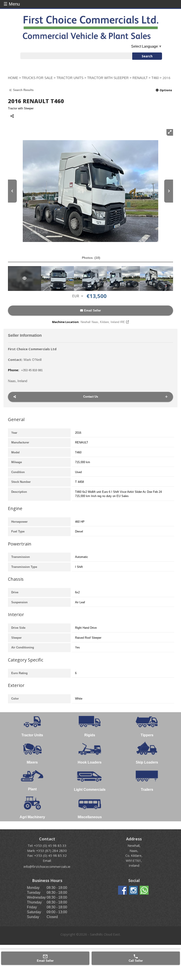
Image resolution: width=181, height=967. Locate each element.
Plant (32, 789)
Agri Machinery (32, 817)
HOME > (15, 78)
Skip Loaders (147, 762)
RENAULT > (141, 78)
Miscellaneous (90, 817)
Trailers (147, 789)
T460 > (156, 78)
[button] (90, 257)
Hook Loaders (90, 762)
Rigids (89, 735)
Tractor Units (32, 735)
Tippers (147, 735)
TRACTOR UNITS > (72, 78)
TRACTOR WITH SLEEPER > (109, 78)
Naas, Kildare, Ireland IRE (103, 322)
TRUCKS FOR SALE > (39, 78)
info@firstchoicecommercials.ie (47, 866)
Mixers (32, 762)
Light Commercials (90, 789)
